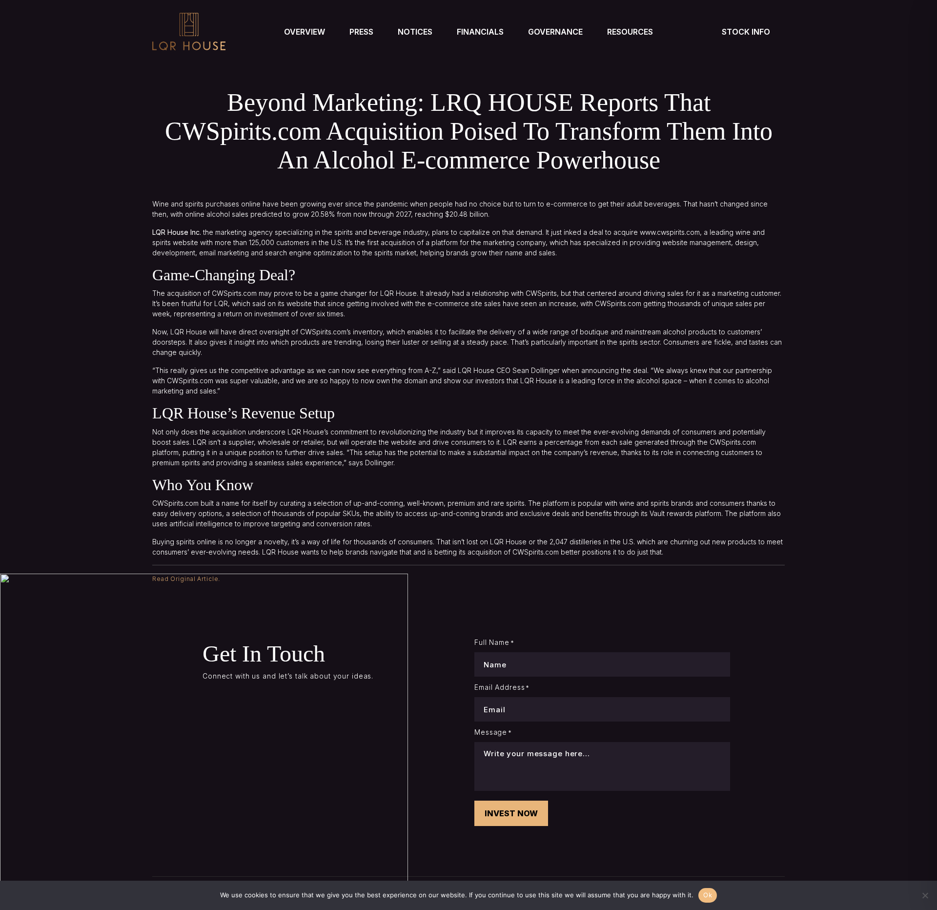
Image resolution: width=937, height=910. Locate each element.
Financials (480, 32)
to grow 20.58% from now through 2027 (347, 214)
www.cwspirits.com (670, 232)
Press (361, 32)
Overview (304, 32)
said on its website (282, 303)
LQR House (398, 293)
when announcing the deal (604, 370)
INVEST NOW (511, 813)
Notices (415, 32)
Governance (555, 32)
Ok (707, 895)
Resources (630, 32)
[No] (925, 895)
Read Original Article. (186, 578)
